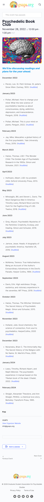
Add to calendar (14, 447)
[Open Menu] (3, 4)
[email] (14, 496)
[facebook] (19, 496)
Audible (33, 87)
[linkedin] (27, 496)
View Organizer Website (11, 423)
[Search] (39, 4)
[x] (31, 496)
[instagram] (23, 496)
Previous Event (7, 458)
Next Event (38, 456)
